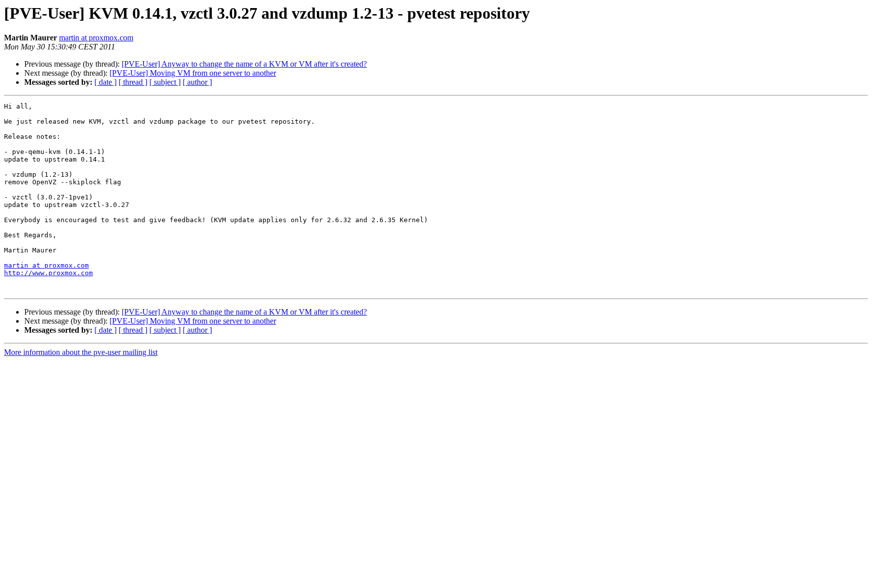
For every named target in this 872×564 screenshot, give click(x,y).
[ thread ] (133, 82)
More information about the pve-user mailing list (80, 352)
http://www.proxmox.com (48, 273)
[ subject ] (165, 82)
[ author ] (197, 82)
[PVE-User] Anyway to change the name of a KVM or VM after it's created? (244, 64)
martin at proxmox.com (96, 37)
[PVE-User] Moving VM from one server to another (193, 73)
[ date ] (105, 82)
